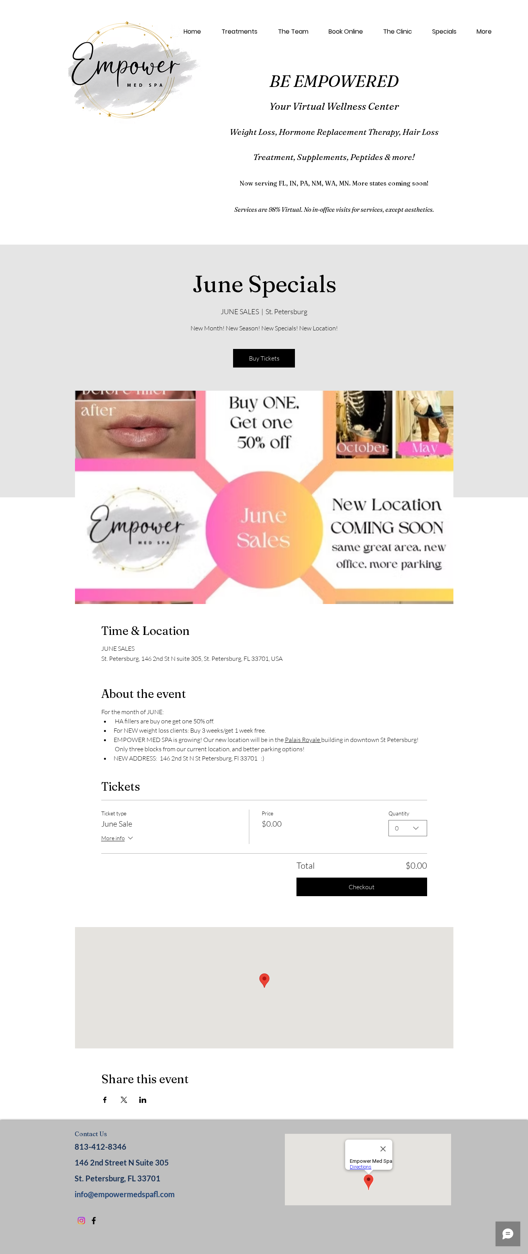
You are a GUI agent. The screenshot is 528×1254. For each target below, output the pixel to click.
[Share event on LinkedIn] (142, 1100)
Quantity (398, 813)
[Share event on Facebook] (105, 1100)
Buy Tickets (264, 358)
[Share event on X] (124, 1100)
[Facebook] (94, 1220)
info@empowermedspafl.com (125, 1194)
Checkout (362, 887)
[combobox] (407, 828)
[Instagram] (81, 1220)
